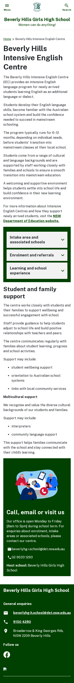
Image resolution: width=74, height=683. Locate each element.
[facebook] (6, 657)
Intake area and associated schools (38, 239)
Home (7, 39)
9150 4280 (22, 622)
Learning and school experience (38, 270)
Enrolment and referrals (38, 255)
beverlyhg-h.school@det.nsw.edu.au (42, 613)
